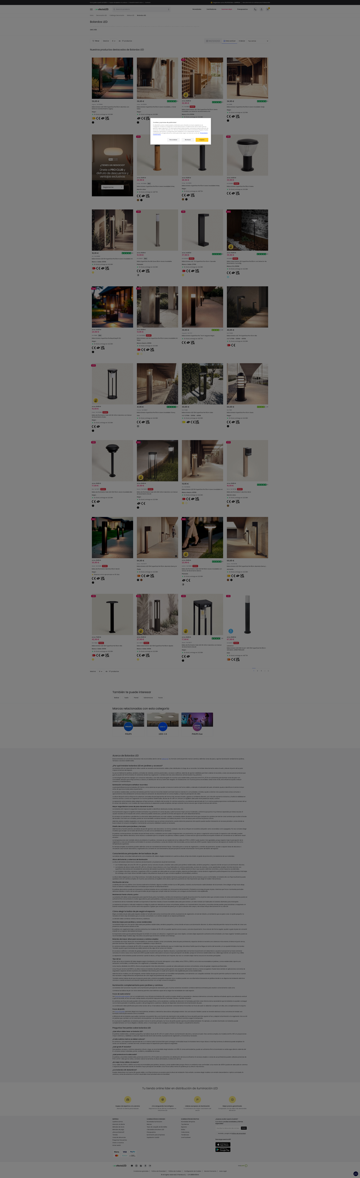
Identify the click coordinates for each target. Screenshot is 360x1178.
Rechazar (188, 140)
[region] (180, 131)
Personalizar (173, 140)
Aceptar (202, 140)
